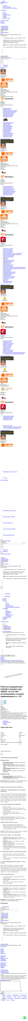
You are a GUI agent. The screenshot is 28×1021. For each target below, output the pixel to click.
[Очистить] (24, 59)
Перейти (2, 1006)
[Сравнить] (3, 716)
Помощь (2, 980)
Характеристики (6, 734)
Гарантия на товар (5, 984)
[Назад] (7, 615)
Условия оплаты (4, 982)
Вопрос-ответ (4, 975)
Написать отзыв (4, 970)
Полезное (3, 978)
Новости (5, 13)
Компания (3, 966)
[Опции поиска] (1, 60)
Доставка (5, 5)
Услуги (2, 964)
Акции (2, 962)
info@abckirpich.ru (5, 32)
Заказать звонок (4, 29)
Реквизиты (3, 976)
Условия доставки (4, 983)
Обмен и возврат (7, 14)
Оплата (4, 735)
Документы (3, 971)
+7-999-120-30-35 (4, 26)
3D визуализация (7, 6)
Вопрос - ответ (6, 18)
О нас (4, 12)
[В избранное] (3, 714)
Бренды (2, 963)
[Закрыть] (1, 601)
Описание (5, 733)
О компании (3, 968)
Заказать (3, 720)
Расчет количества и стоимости (10, 8)
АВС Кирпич (4, 959)
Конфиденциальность (5, 993)
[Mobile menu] (2, 565)
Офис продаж (4, 977)
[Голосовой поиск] (2, 62)
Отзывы (5, 15)
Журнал (5, 17)
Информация (3, 973)
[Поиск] (2, 599)
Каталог (2, 961)
